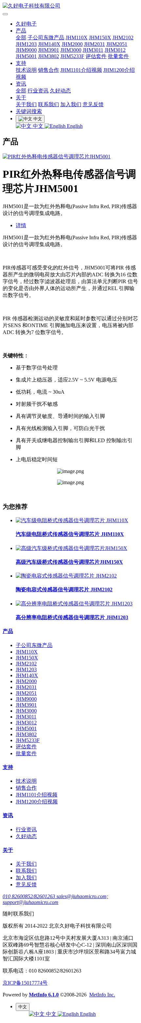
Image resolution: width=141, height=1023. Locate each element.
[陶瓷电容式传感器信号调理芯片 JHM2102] (66, 576)
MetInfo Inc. (102, 994)
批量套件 (118, 56)
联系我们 (48, 104)
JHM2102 (122, 37)
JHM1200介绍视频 (37, 801)
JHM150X (100, 37)
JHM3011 (93, 50)
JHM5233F (72, 56)
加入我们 (70, 104)
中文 (38, 126)
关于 (21, 97)
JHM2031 (94, 44)
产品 (21, 30)
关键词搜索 (29, 111)
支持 (21, 63)
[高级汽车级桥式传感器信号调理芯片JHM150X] (71, 548)
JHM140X (49, 44)
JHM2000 (72, 44)
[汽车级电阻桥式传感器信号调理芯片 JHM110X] (72, 520)
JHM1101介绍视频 (81, 70)
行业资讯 (38, 90)
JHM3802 (48, 56)
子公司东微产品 (46, 37)
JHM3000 (70, 50)
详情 (21, 225)
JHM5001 (26, 56)
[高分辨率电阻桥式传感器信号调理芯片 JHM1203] (74, 603)
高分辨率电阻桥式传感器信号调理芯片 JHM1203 (72, 617)
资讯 (21, 84)
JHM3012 (115, 50)
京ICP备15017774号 (25, 983)
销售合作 (48, 70)
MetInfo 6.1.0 (44, 994)
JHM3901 (48, 50)
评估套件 (96, 56)
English (74, 126)
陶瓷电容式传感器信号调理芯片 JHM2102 (64, 589)
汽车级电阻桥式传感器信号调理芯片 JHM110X (70, 534)
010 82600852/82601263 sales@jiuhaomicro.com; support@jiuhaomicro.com (55, 899)
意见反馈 (93, 104)
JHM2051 (116, 44)
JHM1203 (26, 44)
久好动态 (60, 90)
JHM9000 (26, 50)
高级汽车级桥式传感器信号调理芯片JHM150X (69, 562)
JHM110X (77, 37)
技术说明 (26, 70)
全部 (21, 37)
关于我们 (26, 104)
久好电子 (26, 24)
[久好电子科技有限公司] (70, 6)
